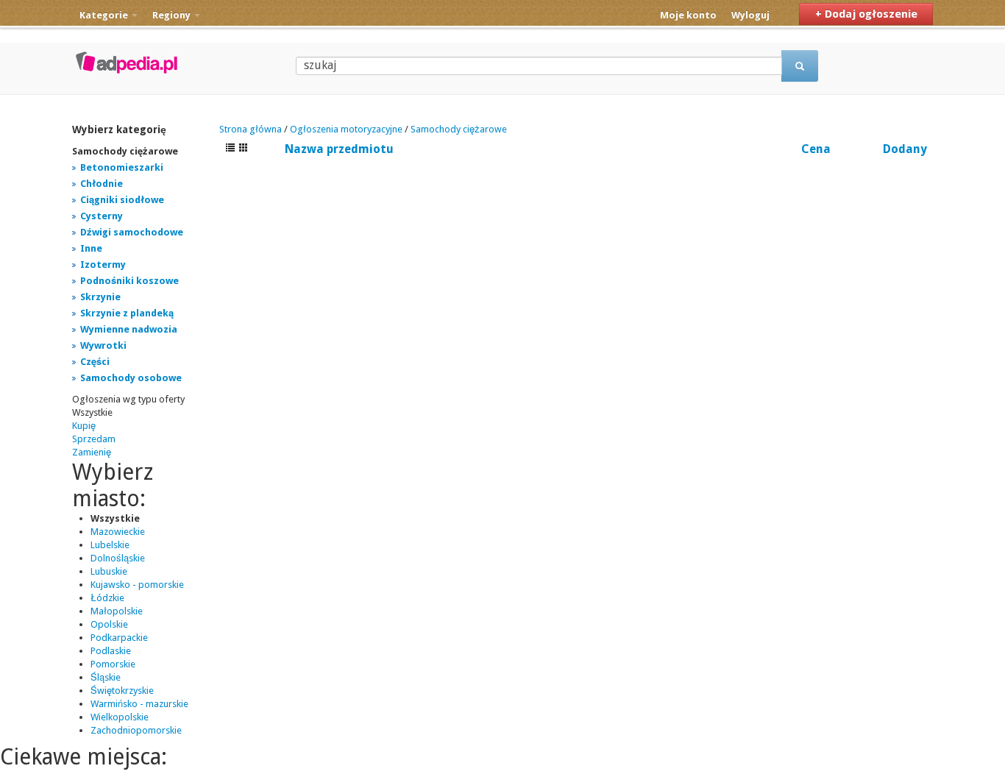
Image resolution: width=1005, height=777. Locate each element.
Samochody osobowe (131, 377)
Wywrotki (103, 345)
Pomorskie (112, 664)
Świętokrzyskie (122, 690)
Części (95, 361)
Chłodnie (101, 183)
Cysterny (101, 215)
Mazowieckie (117, 531)
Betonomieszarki (121, 167)
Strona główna (250, 129)
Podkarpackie (119, 637)
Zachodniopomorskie (136, 730)
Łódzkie (107, 597)
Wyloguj (750, 15)
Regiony (172, 15)
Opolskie (109, 624)
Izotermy (103, 264)
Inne (91, 248)
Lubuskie (108, 571)
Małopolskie (116, 611)
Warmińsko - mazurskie (139, 703)
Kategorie (104, 15)
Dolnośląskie (117, 558)
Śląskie (105, 677)
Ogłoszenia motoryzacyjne (346, 129)
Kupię (84, 425)
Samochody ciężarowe (459, 129)
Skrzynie (100, 296)
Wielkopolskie (119, 717)
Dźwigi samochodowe (131, 232)
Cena (816, 149)
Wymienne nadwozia (128, 329)
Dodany (905, 149)
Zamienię (91, 452)
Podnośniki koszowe (129, 280)
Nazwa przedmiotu (339, 149)
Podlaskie (110, 650)
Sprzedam (94, 438)
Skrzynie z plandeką (127, 313)
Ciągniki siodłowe (122, 199)
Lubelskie (109, 544)
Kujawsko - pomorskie (137, 584)
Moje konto (688, 15)
